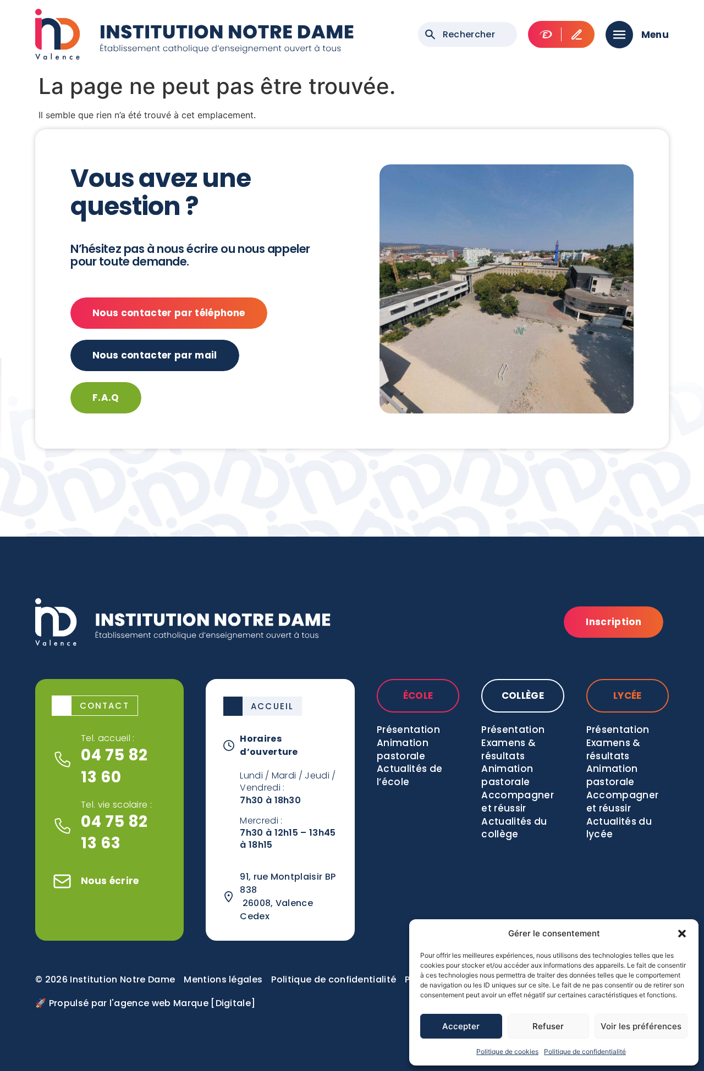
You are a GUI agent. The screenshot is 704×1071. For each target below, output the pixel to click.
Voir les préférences (641, 1026)
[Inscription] (577, 34)
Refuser (548, 1026)
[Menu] (619, 34)
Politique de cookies (507, 1051)
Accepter (461, 1026)
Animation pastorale (402, 749)
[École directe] (546, 34)
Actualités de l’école (409, 775)
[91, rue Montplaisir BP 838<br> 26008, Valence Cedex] (228, 896)
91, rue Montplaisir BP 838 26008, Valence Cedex (288, 896)
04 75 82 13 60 (114, 765)
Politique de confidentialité (585, 1051)
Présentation (408, 729)
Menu (655, 34)
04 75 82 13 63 (114, 832)
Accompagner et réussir (517, 801)
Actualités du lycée (619, 828)
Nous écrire (110, 880)
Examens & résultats (508, 749)
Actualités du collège (514, 828)
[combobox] (467, 34)
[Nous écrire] (62, 881)
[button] (682, 933)
